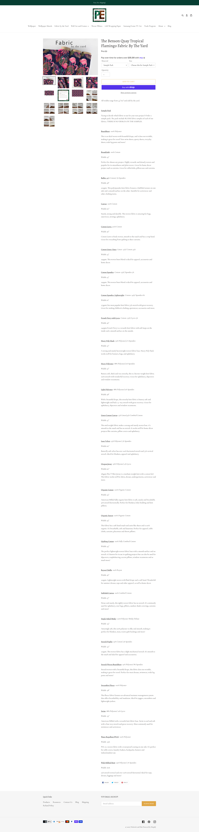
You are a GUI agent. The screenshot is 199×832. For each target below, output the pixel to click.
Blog (77, 802)
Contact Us (68, 802)
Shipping (85, 802)
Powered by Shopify (149, 827)
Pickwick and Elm (136, 827)
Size (130, 61)
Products (46, 802)
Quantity (105, 70)
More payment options (128, 92)
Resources (57, 802)
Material (105, 61)
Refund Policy (48, 805)
